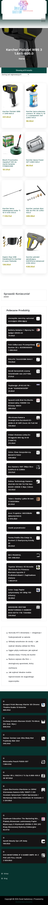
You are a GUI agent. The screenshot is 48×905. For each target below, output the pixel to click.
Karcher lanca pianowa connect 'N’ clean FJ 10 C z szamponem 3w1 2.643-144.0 (35, 114)
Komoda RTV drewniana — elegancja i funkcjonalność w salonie (25, 635)
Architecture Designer (24, 902)
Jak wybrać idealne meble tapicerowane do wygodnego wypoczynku (21, 676)
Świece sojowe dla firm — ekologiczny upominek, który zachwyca (20, 663)
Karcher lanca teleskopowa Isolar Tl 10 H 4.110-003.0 (11, 210)
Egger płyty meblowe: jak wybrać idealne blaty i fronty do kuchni (23, 652)
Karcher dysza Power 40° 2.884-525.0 (35, 161)
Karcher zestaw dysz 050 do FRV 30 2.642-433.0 (35, 210)
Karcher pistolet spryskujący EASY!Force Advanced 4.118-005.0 (35, 260)
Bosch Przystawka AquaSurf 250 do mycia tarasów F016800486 (10, 163)
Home (22, 58)
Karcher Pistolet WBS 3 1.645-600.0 (11, 112)
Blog (5, 878)
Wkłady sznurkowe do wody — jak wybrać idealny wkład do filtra (23, 643)
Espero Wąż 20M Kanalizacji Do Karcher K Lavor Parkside (12, 259)
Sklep (6, 874)
